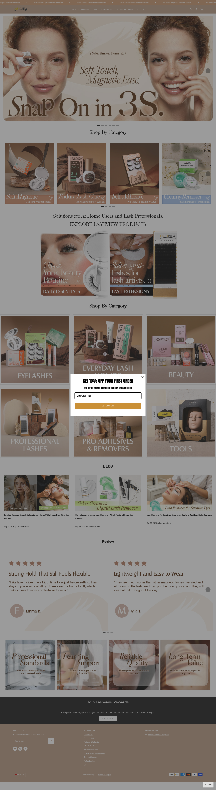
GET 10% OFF (108, 406)
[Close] (143, 377)
